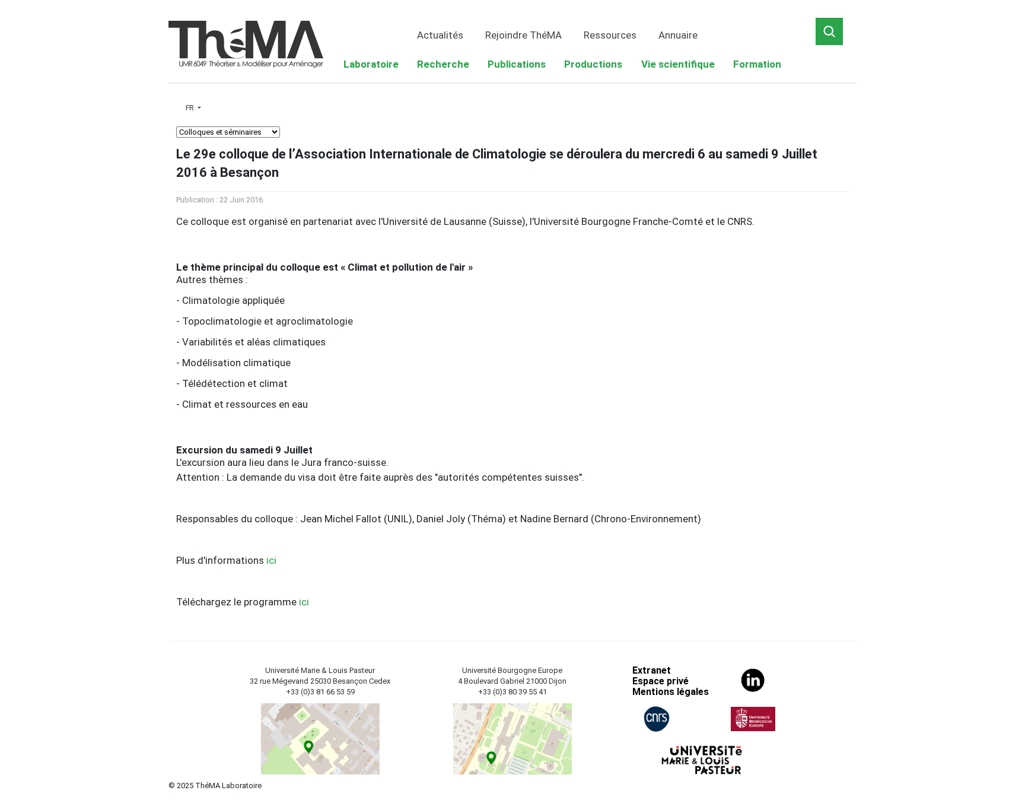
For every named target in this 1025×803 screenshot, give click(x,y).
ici (271, 560)
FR (191, 108)
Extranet (651, 670)
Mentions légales (670, 691)
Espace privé (660, 681)
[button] (371, 64)
